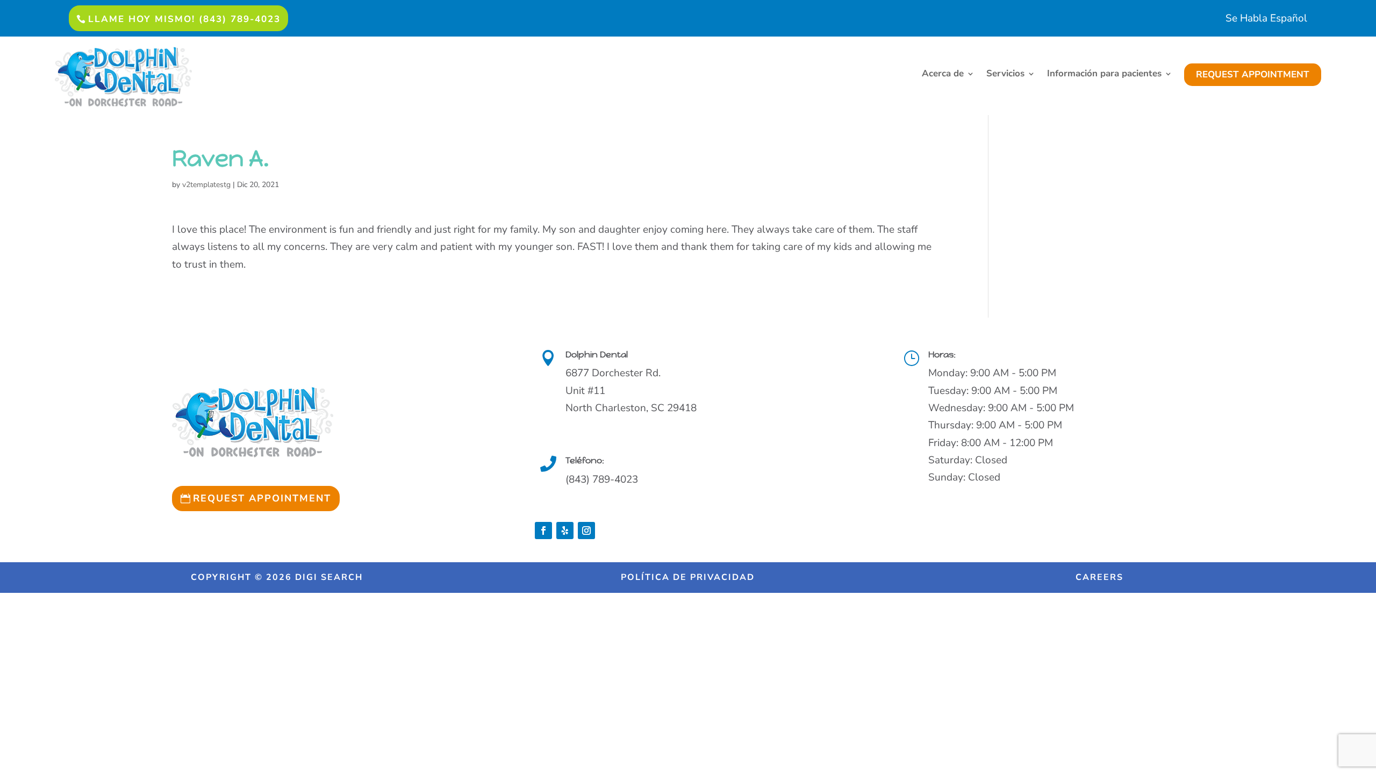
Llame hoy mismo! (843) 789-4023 (184, 19)
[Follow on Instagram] (586, 530)
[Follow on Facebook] (543, 530)
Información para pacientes (1104, 75)
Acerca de (943, 75)
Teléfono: (584, 460)
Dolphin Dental (596, 354)
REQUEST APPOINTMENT (1252, 74)
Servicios (1005, 75)
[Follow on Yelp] (565, 530)
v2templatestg (206, 185)
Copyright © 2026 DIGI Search (277, 577)
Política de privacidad (688, 577)
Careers (1099, 577)
